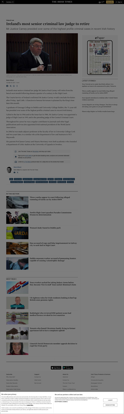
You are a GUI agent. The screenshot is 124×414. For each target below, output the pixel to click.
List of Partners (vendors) (61, 401)
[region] (62, 403)
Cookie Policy (30, 405)
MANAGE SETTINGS (110, 405)
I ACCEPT (110, 400)
